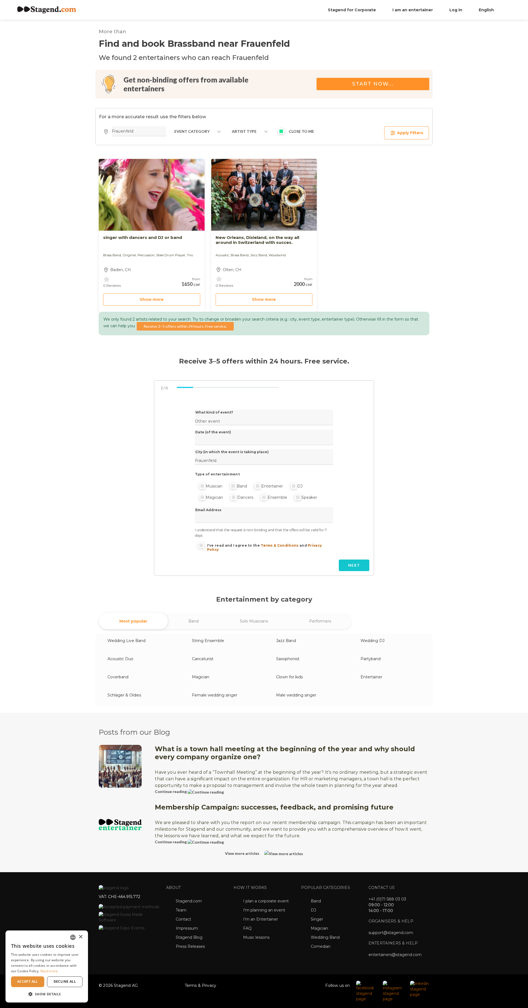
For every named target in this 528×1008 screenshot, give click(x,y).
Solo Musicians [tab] (254, 621)
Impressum (187, 928)
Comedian (321, 946)
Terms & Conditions (279, 545)
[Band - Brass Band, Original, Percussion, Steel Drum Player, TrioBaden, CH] (152, 195)
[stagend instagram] (394, 990)
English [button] (487, 9)
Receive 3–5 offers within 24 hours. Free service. (185, 326)
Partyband (371, 658)
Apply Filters (409, 132)
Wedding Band (325, 937)
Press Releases (190, 946)
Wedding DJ (372, 640)
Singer (317, 919)
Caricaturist (202, 658)
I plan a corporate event (266, 901)
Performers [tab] (320, 621)
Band (242, 486)
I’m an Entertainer (260, 919)
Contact (183, 919)
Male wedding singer (296, 695)
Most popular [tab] (133, 621)
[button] (46, 994)
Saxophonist (287, 658)
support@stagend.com (391, 932)
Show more (152, 299)
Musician (214, 486)
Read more (49, 971)
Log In (455, 9)
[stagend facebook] (366, 990)
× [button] (80, 937)
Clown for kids (289, 676)
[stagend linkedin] (420, 988)
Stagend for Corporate (352, 9)
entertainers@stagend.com (395, 954)
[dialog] (47, 966)
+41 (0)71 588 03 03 (387, 899)
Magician (214, 497)
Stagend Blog (189, 937)
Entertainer (272, 486)
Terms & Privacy (200, 985)
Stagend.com (189, 901)
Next (354, 565)
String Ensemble (208, 640)
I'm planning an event (264, 910)
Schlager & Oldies (124, 695)
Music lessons (256, 937)
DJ (299, 486)
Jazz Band (286, 640)
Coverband (118, 676)
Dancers (245, 497)
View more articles (242, 853)
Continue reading (171, 791)
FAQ (247, 928)
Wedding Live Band (126, 640)
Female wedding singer (214, 695)
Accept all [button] (27, 981)
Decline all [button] (65, 981)
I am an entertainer (412, 9)
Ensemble (277, 497)
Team (181, 910)
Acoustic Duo (120, 658)
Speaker (309, 497)
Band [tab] (193, 621)
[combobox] (73, 937)
